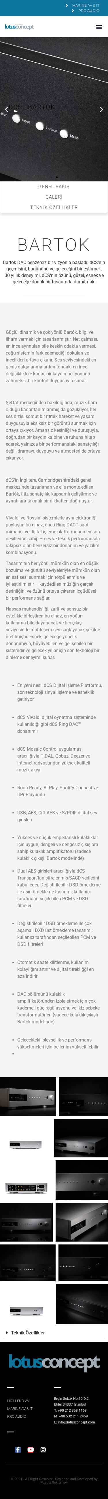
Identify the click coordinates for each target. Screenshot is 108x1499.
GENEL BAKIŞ (53, 186)
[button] (99, 26)
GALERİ (54, 197)
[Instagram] (43, 1450)
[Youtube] (30, 1450)
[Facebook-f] (18, 1450)
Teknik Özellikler (28, 1333)
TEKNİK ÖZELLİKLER (54, 207)
